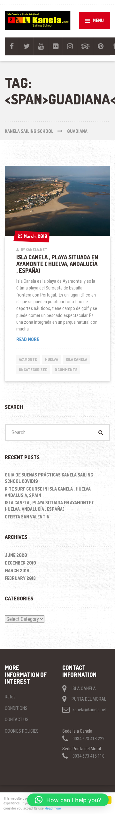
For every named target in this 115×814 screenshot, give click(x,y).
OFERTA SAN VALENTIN (27, 516)
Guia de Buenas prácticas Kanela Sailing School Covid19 (49, 478)
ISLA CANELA (84, 688)
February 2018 (20, 578)
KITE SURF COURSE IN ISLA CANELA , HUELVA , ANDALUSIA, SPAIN (49, 492)
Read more (53, 808)
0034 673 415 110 (88, 756)
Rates (10, 696)
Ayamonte (28, 359)
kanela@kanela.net (90, 709)
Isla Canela (76, 359)
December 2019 (20, 563)
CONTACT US (16, 719)
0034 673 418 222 (88, 738)
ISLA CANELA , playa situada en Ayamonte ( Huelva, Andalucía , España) (57, 264)
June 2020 (16, 555)
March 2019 (17, 570)
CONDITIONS (16, 708)
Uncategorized (33, 369)
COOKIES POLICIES (22, 731)
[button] (68, 800)
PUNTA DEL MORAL (89, 699)
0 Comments (66, 369)
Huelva (51, 359)
